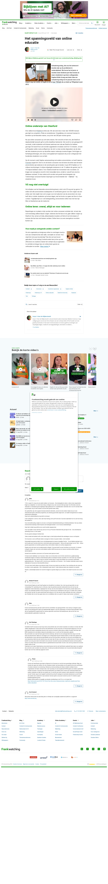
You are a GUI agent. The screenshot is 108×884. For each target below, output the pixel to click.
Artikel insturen (103, 28)
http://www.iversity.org (30, 698)
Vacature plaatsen (95, 734)
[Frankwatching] (9, 22)
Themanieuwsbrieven (91, 28)
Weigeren (56, 489)
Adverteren (4, 723)
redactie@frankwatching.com (64, 711)
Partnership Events (78, 734)
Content (28, 289)
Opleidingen (40, 731)
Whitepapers (64, 23)
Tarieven (91, 711)
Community (50, 28)
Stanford (40, 131)
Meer (73, 23)
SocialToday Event (77, 731)
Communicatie (94, 723)
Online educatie (50, 292)
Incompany (40, 734)
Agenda (39, 723)
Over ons (4, 731)
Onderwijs (28, 292)
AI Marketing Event (78, 723)
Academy (28, 23)
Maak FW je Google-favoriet (57, 50)
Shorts (43, 28)
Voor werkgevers (95, 731)
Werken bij (4, 737)
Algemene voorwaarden (28, 764)
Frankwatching (6, 720)
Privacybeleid (43, 764)
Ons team (4, 734)
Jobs (56, 23)
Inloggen (104, 24)
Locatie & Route (41, 740)
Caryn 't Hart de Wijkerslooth (35, 48)
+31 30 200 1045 (80, 711)
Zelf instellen (37, 489)
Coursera (28, 163)
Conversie (38, 289)
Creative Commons (17, 764)
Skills (56, 731)
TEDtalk (34, 296)
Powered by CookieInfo (37, 412)
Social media (58, 734)
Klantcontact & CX (24, 729)
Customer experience (53, 289)
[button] (94, 348)
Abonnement (58, 737)
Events (49, 23)
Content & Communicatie (20, 28)
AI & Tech (9, 28)
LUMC (33, 51)
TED (27, 296)
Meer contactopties (101, 711)
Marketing (31, 28)
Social (37, 28)
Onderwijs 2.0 (38, 292)
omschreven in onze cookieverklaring (56, 410)
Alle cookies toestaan (69, 489)
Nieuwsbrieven (5, 729)
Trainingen (39, 729)
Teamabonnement (59, 740)
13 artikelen (36, 327)
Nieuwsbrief (97, 24)
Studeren (73, 292)
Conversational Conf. (78, 729)
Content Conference (78, 726)
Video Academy (38, 23)
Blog (20, 23)
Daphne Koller (69, 289)
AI (55, 723)
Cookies (37, 764)
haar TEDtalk (57, 82)
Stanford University (62, 292)
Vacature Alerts (95, 737)
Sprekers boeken (41, 737)
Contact (4, 726)
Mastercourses (41, 726)
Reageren (78, 575)
